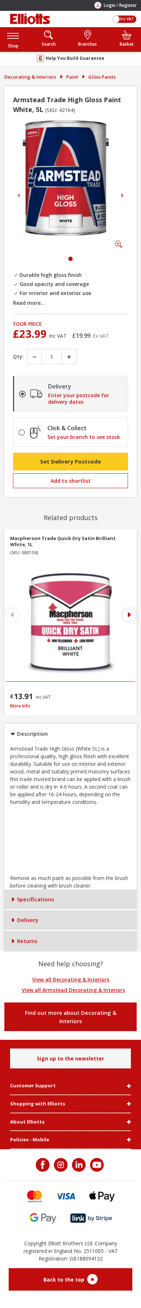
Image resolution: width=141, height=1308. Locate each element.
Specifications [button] (35, 899)
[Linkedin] (78, 1165)
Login (109, 5)
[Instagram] (60, 1165)
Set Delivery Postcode (70, 461)
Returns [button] (27, 940)
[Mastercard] (34, 1196)
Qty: (18, 356)
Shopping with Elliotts (37, 1104)
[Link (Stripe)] (91, 1218)
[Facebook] (43, 1165)
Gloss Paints (102, 77)
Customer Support (33, 1086)
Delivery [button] (27, 919)
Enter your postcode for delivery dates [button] (78, 398)
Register (128, 5)
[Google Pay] (43, 1218)
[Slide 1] (70, 259)
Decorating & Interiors (30, 77)
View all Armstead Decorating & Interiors (73, 990)
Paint (72, 77)
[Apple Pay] (101, 1196)
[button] (13, 39)
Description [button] (32, 733)
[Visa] (65, 1196)
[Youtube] (96, 1165)
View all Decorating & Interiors (70, 979)
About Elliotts (27, 1122)
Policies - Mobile (29, 1140)
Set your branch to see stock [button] (83, 437)
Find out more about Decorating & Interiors (70, 1017)
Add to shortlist (71, 480)
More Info (54, 706)
